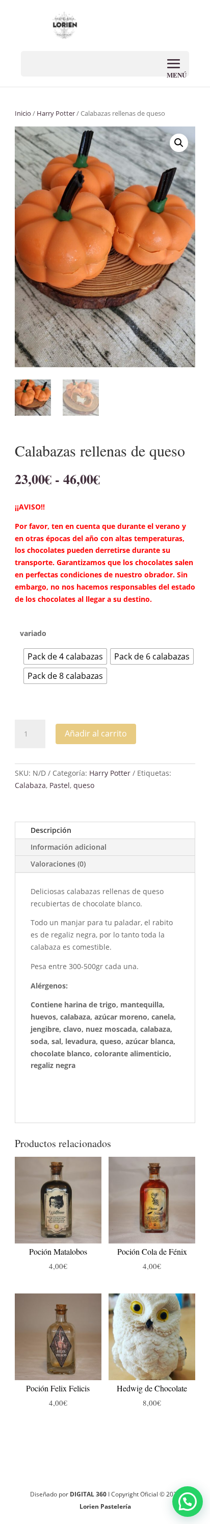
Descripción (51, 830)
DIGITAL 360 (89, 1494)
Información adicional (69, 847)
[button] (179, 143)
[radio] (65, 656)
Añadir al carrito (96, 733)
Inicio (23, 113)
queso (83, 785)
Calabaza (30, 785)
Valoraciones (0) (58, 864)
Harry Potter (56, 113)
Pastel (59, 785)
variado (33, 633)
